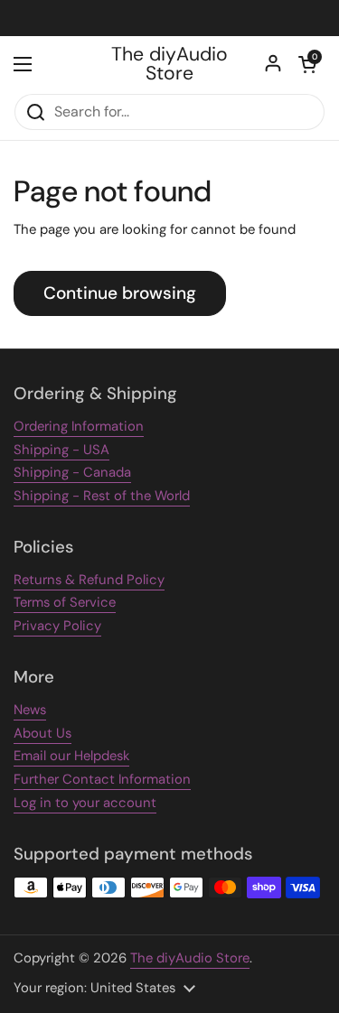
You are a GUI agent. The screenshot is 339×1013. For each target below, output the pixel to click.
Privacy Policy (57, 626)
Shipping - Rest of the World (102, 496)
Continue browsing (119, 293)
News (30, 710)
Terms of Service (65, 602)
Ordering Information (79, 426)
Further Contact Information (102, 779)
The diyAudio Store (169, 64)
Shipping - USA (61, 450)
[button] (307, 64)
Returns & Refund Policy (89, 580)
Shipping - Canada (72, 472)
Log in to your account (85, 803)
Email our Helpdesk (71, 756)
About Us (42, 733)
